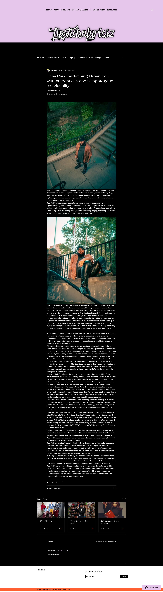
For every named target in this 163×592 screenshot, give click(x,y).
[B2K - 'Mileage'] (51, 510)
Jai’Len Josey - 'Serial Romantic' (110, 522)
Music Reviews (53, 58)
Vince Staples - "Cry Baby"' (78, 522)
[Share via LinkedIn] (57, 482)
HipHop (72, 58)
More (107, 58)
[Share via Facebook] (47, 482)
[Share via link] (61, 482)
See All (124, 499)
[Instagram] (152, 10)
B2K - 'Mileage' (46, 521)
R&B (64, 58)
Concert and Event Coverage (90, 58)
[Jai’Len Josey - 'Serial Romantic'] (112, 510)
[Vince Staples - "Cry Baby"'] (81, 510)
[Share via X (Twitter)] (52, 482)
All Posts (40, 58)
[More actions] (115, 70)
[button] (123, 57)
